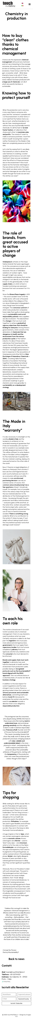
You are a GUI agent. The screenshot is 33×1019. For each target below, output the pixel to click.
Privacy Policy (7, 981)
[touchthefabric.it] (9, 7)
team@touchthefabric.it (15, 972)
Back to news (16, 959)
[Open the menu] (29, 5)
